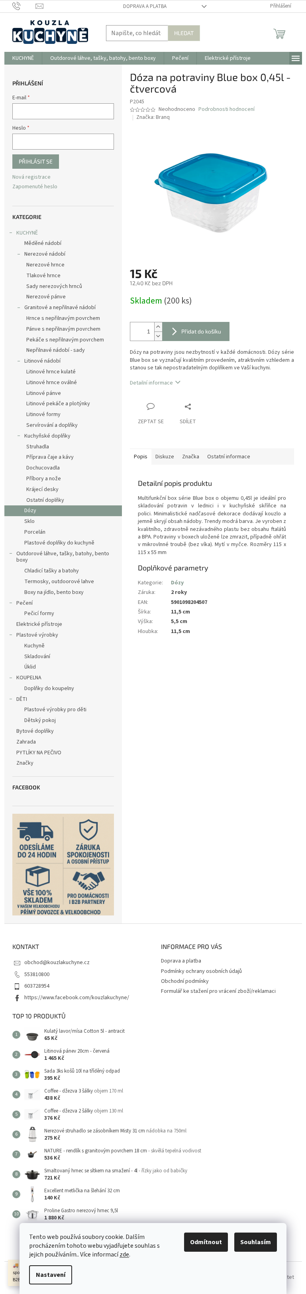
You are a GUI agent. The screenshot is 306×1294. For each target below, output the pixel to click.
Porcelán (34, 532)
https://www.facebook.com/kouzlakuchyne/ (76, 998)
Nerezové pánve (46, 297)
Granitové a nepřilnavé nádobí (60, 308)
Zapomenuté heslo (34, 187)
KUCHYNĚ (27, 233)
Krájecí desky (42, 489)
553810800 (36, 974)
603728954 (36, 986)
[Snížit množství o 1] (158, 336)
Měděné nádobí (42, 243)
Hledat (184, 33)
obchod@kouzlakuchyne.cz (57, 963)
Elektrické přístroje (39, 624)
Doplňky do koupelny (49, 688)
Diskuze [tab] (164, 457)
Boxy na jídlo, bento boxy (54, 592)
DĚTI (21, 699)
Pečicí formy (39, 613)
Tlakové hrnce (43, 276)
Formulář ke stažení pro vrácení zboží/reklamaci (218, 991)
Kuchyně (34, 646)
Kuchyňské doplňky (47, 436)
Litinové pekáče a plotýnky (58, 404)
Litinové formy (43, 414)
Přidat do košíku (201, 331)
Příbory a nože (43, 479)
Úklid (30, 667)
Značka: (153, 117)
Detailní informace (151, 383)
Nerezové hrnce (45, 265)
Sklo (29, 521)
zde (124, 1254)
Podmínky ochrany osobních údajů (201, 971)
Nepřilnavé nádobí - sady (55, 350)
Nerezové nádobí (44, 254)
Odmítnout (206, 1242)
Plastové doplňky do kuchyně (59, 543)
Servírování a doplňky (52, 425)
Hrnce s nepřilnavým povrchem (63, 318)
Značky (24, 763)
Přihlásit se (36, 161)
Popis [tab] (140, 457)
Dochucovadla (43, 468)
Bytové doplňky (35, 731)
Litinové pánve (43, 393)
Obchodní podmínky (185, 981)
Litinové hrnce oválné (51, 383)
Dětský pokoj (40, 720)
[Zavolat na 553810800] (24, 6)
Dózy (30, 511)
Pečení (24, 603)
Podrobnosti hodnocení (226, 109)
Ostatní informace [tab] (228, 457)
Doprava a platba (145, 6)
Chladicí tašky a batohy (51, 571)
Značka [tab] (190, 457)
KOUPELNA (28, 678)
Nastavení (50, 1274)
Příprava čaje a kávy (50, 457)
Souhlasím (255, 1242)
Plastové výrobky (37, 635)
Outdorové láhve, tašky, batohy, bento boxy (62, 557)
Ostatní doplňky (45, 500)
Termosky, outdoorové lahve (59, 582)
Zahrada (26, 742)
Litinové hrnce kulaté (51, 372)
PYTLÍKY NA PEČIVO (38, 753)
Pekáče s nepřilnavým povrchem (65, 340)
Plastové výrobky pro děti (55, 710)
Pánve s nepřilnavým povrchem (63, 329)
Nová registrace (31, 177)
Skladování (37, 657)
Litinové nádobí (42, 361)
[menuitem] (23, 58)
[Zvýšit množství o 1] (158, 326)
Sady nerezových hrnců (54, 286)
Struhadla (37, 447)
